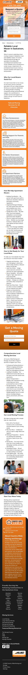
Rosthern (19, 597)
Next (14, 36)
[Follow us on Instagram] (7, 648)
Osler (8, 600)
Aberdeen (8, 593)
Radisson (8, 598)
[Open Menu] (27, 2)
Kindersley (20, 602)
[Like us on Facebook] (4, 648)
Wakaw (20, 595)
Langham (8, 602)
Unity (8, 597)
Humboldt (8, 604)
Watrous (8, 609)
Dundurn (20, 604)
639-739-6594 (19, 512)
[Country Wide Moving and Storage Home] (7, 2)
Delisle (8, 605)
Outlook (20, 598)
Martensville (20, 600)
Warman (20, 593)
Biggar (20, 607)
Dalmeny (20, 605)
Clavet (8, 607)
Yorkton (20, 609)
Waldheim (8, 595)
